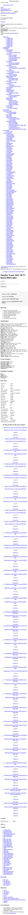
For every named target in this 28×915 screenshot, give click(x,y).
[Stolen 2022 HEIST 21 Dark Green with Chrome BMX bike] (15, 804)
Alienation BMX (10, 135)
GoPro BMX (9, 177)
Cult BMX (8, 152)
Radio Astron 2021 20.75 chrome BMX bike (15, 512)
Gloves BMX (12, 120)
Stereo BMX (9, 242)
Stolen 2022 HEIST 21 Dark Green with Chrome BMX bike (15, 807)
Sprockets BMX (10, 70)
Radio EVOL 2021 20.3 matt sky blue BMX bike (15, 430)
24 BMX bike (9, 46)
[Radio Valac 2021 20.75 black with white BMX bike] (15, 499)
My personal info (7, 883)
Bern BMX (8, 144)
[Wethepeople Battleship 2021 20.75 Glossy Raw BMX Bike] (15, 627)
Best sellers (6, 893)
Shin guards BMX (13, 122)
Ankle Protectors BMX (14, 127)
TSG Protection (9, 259)
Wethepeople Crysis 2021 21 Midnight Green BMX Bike (15, 684)
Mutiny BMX (9, 212)
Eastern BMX (9, 160)
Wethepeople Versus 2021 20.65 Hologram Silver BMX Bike (15, 780)
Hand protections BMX (14, 118)
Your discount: (5, 9)
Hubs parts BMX (13, 60)
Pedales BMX (9, 87)
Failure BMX (9, 164)
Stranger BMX (9, 244)
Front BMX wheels (13, 78)
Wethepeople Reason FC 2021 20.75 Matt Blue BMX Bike (15, 753)
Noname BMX (9, 213)
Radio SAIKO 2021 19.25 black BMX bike (15, 441)
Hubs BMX (9, 53)
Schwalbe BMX (10, 231)
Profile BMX (9, 221)
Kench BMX (9, 186)
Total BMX (9, 255)
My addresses (6, 882)
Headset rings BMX (13, 92)
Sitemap (5, 902)
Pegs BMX (8, 83)
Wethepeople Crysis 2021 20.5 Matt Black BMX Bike (15, 644)
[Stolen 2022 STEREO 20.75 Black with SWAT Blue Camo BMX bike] (15, 790)
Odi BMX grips (12, 66)
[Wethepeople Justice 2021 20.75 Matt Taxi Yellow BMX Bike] (15, 722)
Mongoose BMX (10, 210)
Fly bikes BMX (9, 173)
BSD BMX (9, 147)
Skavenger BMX (10, 235)
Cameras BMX (9, 73)
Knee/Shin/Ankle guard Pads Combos (17, 129)
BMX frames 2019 (7, 869)
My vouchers (6, 885)
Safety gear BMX (7, 111)
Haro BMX (9, 182)
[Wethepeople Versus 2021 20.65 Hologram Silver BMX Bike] (15, 776)
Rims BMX (9, 81)
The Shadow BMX (10, 253)
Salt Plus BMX (9, 230)
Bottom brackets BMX (11, 76)
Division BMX (9, 155)
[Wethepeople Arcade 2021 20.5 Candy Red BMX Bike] (15, 557)
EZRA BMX (9, 162)
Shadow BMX (9, 233)
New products (6, 892)
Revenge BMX (9, 227)
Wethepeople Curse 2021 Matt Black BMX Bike (15, 547)
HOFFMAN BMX (10, 183)
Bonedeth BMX (10, 146)
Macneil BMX (9, 199)
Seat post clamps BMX (14, 95)
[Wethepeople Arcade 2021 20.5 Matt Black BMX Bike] (15, 571)
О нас (4, 895)
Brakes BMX (9, 99)
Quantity (3, 283)
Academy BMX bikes (8, 854)
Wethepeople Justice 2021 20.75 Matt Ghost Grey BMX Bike (15, 712)
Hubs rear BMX (13, 56)
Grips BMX (9, 65)
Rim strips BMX (13, 82)
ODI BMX (8, 214)
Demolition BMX (10, 153)
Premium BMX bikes (8, 846)
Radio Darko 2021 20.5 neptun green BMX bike (15, 477)
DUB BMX (9, 157)
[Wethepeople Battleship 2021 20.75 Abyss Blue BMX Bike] (15, 613)
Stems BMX (9, 61)
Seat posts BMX (13, 96)
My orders (5, 879)
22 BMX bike (9, 44)
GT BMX (8, 179)
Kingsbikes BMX (10, 192)
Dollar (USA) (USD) (8, 5)
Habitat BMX (9, 181)
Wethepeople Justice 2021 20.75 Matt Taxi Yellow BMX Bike (15, 725)
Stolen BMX (9, 243)
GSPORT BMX (10, 178)
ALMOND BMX (10, 137)
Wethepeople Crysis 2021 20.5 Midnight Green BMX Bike (15, 658)
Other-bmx (5, 850)
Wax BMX (11, 85)
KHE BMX (9, 188)
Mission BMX (9, 209)
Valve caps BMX (13, 74)
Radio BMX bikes (7, 845)
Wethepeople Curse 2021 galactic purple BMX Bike (15, 536)
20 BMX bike (9, 43)
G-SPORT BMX (10, 175)
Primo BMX (9, 220)
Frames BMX (6, 47)
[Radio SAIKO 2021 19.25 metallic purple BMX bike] (15, 451)
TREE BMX (9, 257)
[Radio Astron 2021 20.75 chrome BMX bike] (15, 510)
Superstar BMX (9, 251)
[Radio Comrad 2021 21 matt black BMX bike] (15, 521)
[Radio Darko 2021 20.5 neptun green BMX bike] (15, 475)
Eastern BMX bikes (7, 874)
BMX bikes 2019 (7, 841)
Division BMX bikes (8, 857)
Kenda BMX (9, 187)
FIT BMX (8, 170)
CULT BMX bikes (7, 844)
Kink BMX (9, 194)
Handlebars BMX (10, 90)
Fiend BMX (9, 169)
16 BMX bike (9, 40)
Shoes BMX (6, 109)
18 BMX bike (9, 42)
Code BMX (9, 149)
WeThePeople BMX (11, 264)
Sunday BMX (9, 249)
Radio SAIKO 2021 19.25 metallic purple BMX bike (15, 454)
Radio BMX (9, 225)
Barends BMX (9, 50)
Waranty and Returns (8, 897)
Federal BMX (9, 166)
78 (4, 837)
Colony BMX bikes (7, 856)
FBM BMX (9, 165)
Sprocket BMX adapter (14, 72)
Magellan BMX (9, 201)
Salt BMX (8, 229)
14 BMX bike (9, 39)
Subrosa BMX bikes (8, 872)
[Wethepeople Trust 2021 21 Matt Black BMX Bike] (15, 764)
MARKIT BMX (10, 204)
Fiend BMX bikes (7, 831)
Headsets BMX (9, 91)
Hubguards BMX (13, 59)
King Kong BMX (10, 190)
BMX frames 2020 (7, 867)
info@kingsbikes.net (11, 913)
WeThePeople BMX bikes (9, 833)
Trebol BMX (9, 256)
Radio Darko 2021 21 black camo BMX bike (15, 466)
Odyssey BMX (9, 216)
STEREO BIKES (10, 240)
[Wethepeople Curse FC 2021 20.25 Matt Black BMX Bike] (15, 695)
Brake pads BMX (13, 103)
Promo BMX (6, 130)
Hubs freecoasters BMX (14, 57)
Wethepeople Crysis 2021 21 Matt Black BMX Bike (15, 671)
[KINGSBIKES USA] (6, 10)
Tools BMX (6, 859)
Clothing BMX (6, 861)
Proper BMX (9, 222)
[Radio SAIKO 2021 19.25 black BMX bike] (15, 438)
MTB (4, 848)
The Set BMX (9, 252)
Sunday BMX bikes (7, 835)
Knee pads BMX (13, 126)
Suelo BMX (9, 248)
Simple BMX (9, 234)
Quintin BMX (9, 223)
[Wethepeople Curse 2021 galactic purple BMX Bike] (15, 534)
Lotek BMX (9, 198)
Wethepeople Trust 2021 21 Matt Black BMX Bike (15, 766)
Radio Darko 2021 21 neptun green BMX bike (15, 488)
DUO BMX (9, 159)
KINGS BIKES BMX (11, 191)
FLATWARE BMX (10, 172)
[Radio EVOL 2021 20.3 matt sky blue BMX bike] (15, 427)
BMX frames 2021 (7, 832)
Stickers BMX (9, 131)
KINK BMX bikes (7, 843)
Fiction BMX (9, 168)
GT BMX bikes (7, 830)
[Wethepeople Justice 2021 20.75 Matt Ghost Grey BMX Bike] (15, 708)
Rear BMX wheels (13, 79)
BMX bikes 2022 (7, 858)
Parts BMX (6, 48)
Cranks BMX (9, 107)
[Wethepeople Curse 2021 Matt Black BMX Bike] (15, 545)
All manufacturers (7, 133)
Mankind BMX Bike (8, 849)
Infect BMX (9, 185)
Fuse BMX (8, 174)
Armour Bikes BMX (11, 140)
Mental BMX (9, 205)
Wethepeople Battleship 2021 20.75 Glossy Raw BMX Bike (15, 630)
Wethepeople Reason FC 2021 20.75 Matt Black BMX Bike (15, 739)
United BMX (9, 260)
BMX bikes (6, 37)
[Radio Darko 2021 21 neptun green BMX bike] (15, 486)
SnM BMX (8, 238)
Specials (5, 890)
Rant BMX (8, 226)
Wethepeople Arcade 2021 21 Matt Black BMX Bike (15, 602)
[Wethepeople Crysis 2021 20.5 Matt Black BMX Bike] (15, 640)
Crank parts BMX (13, 108)
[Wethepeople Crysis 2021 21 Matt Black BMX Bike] (15, 668)
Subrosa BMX (9, 247)
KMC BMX (9, 195)
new (4, 866)
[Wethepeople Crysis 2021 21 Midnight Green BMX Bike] (15, 681)
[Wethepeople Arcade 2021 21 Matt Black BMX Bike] (15, 599)
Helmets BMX (12, 113)
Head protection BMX (11, 112)
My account (3, 877)
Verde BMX (9, 261)
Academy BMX (10, 134)
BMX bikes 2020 (7, 840)
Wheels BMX (9, 77)
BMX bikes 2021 (7, 839)
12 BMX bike (9, 38)
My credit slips (6, 881)
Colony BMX (9, 151)
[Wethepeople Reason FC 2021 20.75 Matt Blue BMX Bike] (15, 750)
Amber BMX (9, 138)
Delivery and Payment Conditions (11, 898)
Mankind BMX (9, 203)
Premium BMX (9, 218)
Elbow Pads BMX (13, 124)
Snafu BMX (9, 236)
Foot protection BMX (11, 121)
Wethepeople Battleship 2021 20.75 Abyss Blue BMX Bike (15, 616)
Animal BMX (9, 139)
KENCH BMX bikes (8, 853)
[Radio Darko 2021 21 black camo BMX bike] (15, 463)
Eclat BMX (9, 161)
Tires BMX (8, 88)
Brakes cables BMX (13, 104)
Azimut (8, 142)
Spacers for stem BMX (14, 63)
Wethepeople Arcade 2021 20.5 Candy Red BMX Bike (15, 561)
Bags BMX (9, 114)
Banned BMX (9, 143)
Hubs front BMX (13, 55)
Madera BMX (9, 200)
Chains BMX (9, 105)
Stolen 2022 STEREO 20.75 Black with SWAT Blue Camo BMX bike (15, 793)
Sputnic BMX (9, 239)
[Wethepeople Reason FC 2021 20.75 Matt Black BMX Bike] (15, 736)
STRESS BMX (9, 246)
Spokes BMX (9, 98)
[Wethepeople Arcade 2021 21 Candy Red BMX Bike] (15, 585)
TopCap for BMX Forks (14, 52)
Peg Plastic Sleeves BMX (15, 86)
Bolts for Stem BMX (14, 64)
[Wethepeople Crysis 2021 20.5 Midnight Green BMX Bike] (15, 654)
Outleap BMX (9, 217)
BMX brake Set (12, 100)
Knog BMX (9, 196)
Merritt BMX (9, 207)
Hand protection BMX (11, 117)
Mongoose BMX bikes (8, 871)
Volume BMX (9, 262)
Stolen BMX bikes (7, 836)
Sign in (2, 7)
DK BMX (8, 156)
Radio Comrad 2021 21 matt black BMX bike (15, 523)
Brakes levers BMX (13, 101)
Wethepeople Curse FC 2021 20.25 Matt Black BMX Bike (15, 698)
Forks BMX (9, 51)
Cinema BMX (9, 148)
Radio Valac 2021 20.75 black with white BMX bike (15, 501)
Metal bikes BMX (10, 208)
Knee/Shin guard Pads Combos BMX (17, 125)
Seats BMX (9, 94)
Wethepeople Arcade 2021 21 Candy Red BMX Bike (15, 588)
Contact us (5, 894)
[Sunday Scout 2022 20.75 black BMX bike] (13, 271)
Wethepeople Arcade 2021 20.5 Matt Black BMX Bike (15, 574)
